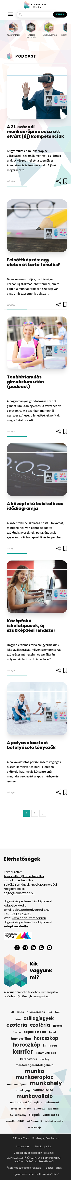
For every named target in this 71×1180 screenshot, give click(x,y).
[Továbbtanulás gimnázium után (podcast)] (37, 343)
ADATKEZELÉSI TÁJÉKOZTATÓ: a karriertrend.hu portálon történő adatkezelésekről (34, 1159)
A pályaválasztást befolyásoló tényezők (31, 745)
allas (20, 1012)
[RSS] (41, 947)
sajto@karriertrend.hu (19, 893)
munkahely (46, 1083)
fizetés (17, 1032)
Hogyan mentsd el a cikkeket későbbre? (35, 1174)
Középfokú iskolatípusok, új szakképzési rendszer (31, 625)
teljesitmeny (18, 1115)
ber (57, 1012)
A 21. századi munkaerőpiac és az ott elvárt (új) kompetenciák (35, 131)
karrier (23, 1052)
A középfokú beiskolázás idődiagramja (35, 506)
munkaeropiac (34, 1077)
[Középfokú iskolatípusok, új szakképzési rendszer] (37, 586)
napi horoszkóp (20, 1102)
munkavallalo (34, 1096)
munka (34, 1071)
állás (20, 1121)
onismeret (52, 1102)
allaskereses (36, 1012)
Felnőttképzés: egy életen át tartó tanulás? (33, 262)
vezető (10, 1121)
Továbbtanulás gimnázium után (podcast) (25, 382)
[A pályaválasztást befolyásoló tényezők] (37, 708)
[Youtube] (49, 947)
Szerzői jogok (54, 1167)
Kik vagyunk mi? (41, 970)
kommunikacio (46, 1053)
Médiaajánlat (43, 1146)
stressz (39, 1108)
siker (27, 1108)
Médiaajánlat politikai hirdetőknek (34, 1153)
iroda (53, 1046)
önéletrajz (34, 1127)
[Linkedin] (33, 947)
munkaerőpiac (17, 1084)
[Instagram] (25, 947)
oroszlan (16, 1108)
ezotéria (40, 1025)
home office (21, 1039)
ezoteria (17, 1025)
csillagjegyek (38, 1018)
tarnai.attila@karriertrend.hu (24, 876)
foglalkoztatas (35, 1032)
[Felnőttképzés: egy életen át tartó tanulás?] (37, 225)
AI (12, 1012)
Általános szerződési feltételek (24, 1167)
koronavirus (28, 1059)
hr (45, 1046)
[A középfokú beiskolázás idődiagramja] (37, 469)
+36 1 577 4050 (20, 914)
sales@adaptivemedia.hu (31, 910)
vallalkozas (51, 1115)
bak (50, 1012)
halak (52, 1032)
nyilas (38, 1102)
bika (18, 1019)
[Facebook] (17, 947)
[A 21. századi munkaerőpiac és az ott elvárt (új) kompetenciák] (37, 93)
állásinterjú (34, 1121)
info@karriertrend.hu (18, 880)
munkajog (23, 1090)
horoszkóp (26, 1045)
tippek (34, 1115)
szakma (53, 1108)
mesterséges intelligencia (34, 1065)
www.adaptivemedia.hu (29, 918)
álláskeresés (54, 1121)
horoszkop (46, 1038)
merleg (44, 1059)
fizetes (58, 1025)
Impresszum (23, 1146)
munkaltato (43, 1090)
